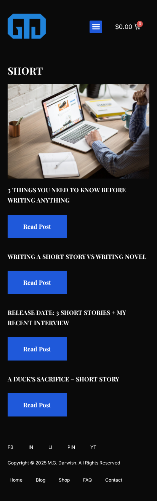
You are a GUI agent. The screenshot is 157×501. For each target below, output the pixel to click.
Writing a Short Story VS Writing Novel (77, 256)
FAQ (87, 480)
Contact (113, 480)
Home (16, 480)
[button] (96, 27)
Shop (64, 480)
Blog (40, 480)
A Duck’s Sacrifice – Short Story (63, 379)
